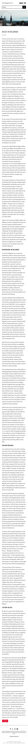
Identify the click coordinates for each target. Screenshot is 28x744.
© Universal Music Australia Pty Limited (13, 741)
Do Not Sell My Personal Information (14, 742)
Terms (7, 742)
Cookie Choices (22, 742)
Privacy (4, 742)
